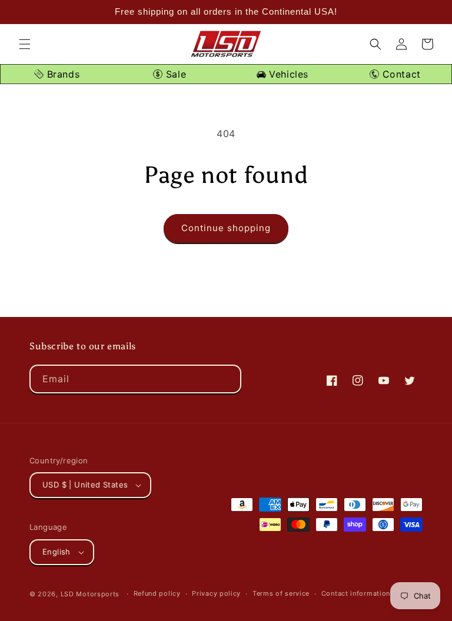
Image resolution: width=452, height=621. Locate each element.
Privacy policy (216, 593)
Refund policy (157, 593)
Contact (400, 74)
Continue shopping (226, 227)
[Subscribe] (227, 379)
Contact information (355, 593)
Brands (61, 74)
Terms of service (281, 593)
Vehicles (287, 74)
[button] (25, 44)
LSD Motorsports (90, 594)
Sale (174, 74)
